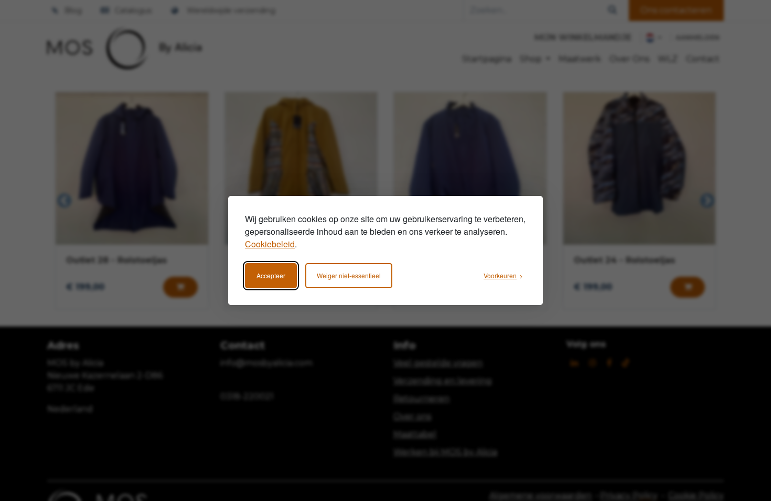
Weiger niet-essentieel (349, 275)
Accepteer (270, 275)
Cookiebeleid (270, 244)
